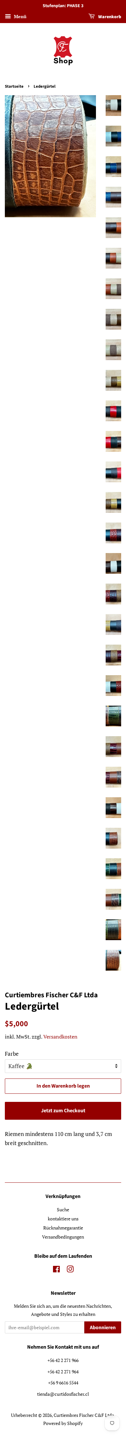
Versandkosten (60, 1036)
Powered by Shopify (63, 1423)
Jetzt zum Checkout (63, 1110)
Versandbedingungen (63, 1237)
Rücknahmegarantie (63, 1228)
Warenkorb (109, 17)
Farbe (12, 1053)
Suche (63, 1209)
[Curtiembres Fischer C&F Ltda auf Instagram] (70, 1270)
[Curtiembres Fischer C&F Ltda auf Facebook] (56, 1270)
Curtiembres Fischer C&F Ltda (84, 1415)
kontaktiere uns (63, 1219)
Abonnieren (103, 1327)
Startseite (14, 86)
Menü (19, 16)
